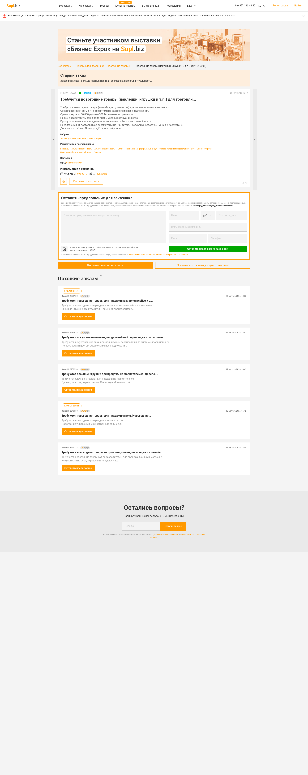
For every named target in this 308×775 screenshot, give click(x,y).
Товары (104, 5)
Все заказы (65, 5)
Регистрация (280, 5)
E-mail (174, 238)
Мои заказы (86, 5)
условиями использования (141, 255)
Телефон (216, 238)
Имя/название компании (186, 226)
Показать (81, 173)
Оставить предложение (78, 316)
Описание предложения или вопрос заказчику (91, 215)
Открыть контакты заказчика (105, 265)
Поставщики (173, 5)
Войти (298, 5)
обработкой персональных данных (172, 255)
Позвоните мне (173, 526)
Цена (174, 215)
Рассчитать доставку (86, 181)
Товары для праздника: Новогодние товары (80, 138)
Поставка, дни (227, 215)
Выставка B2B (150, 5)
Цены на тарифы (125, 5)
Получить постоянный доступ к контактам (203, 265)
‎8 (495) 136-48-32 (245, 5)
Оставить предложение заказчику (207, 248)
